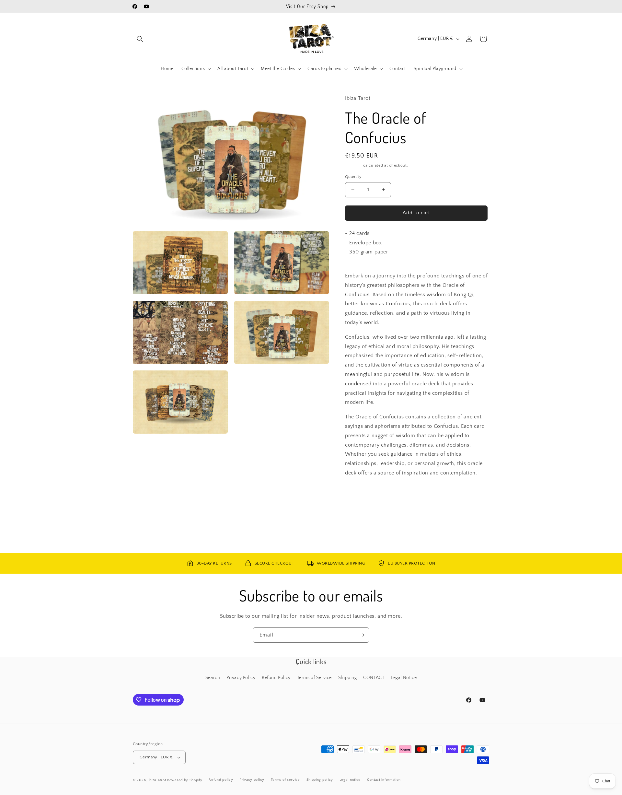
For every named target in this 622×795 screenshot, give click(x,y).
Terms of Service (314, 677)
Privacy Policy (240, 677)
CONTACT (373, 677)
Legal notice (350, 780)
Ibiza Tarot (157, 780)
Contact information (384, 780)
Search (212, 677)
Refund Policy (276, 677)
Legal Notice (404, 677)
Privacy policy (251, 780)
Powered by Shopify (184, 780)
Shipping (353, 165)
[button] (140, 39)
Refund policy (221, 780)
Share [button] (357, 492)
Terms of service (285, 780)
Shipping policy (319, 780)
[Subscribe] (362, 635)
